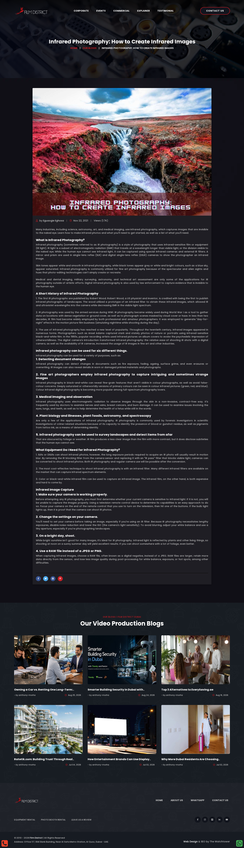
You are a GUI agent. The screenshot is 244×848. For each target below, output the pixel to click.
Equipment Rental (24, 819)
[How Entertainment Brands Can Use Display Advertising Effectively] (122, 729)
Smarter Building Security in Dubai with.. (116, 690)
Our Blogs (89, 48)
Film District (36, 837)
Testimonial (165, 10)
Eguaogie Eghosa (53, 220)
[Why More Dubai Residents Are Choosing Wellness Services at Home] (195, 729)
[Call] (4, 843)
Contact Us (215, 10)
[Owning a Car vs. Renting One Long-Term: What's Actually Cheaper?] (48, 659)
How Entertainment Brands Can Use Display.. (119, 759)
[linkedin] (220, 820)
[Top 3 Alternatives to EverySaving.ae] (195, 659)
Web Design (190, 841)
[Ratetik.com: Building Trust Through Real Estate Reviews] (48, 729)
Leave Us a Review (81, 819)
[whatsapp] (239, 843)
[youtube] (227, 820)
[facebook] (198, 820)
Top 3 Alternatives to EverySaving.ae (187, 690)
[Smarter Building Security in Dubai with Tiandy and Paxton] (122, 659)
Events (101, 10)
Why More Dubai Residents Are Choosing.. (190, 759)
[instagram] (205, 820)
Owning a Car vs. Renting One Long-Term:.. (44, 690)
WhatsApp (197, 800)
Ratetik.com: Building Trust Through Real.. (44, 759)
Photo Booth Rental (53, 819)
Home (73, 48)
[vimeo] (212, 820)
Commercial (121, 10)
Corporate (81, 10)
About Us (177, 800)
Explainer (143, 10)
